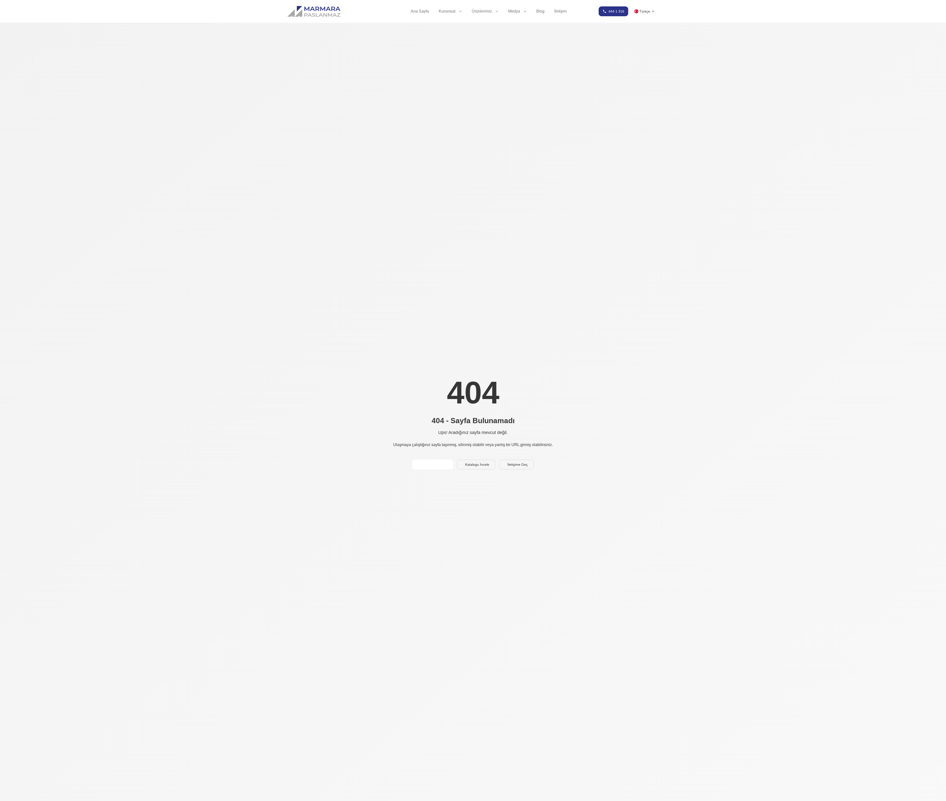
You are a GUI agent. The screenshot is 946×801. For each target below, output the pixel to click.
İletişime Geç (517, 464)
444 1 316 (616, 11)
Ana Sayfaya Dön (433, 464)
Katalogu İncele (477, 464)
